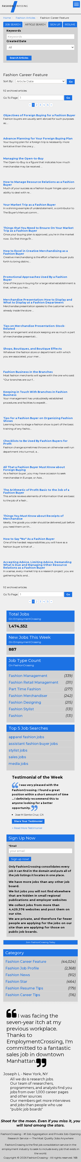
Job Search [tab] (13, 24)
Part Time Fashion (25, 689)
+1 (12, 132)
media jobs (18, 764)
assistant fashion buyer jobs (33, 744)
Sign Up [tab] (55, 24)
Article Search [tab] (35, 24)
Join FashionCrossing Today (40, 942)
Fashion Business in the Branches (28, 372)
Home (7, 17)
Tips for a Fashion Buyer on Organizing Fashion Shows (38, 419)
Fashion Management (28, 676)
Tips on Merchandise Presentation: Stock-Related (34, 327)
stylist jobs (18, 750)
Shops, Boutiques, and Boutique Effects (32, 348)
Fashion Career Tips (22, 995)
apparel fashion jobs (26, 737)
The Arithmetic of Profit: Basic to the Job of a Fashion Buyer (36, 491)
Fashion (15, 716)
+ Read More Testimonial (27, 828)
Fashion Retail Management (33, 682)
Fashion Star (16, 982)
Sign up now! (20, 859)
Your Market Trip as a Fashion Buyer (29, 204)
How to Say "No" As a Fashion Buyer (29, 538)
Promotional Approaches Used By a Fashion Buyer (35, 278)
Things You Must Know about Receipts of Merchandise (33, 517)
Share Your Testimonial (28, 821)
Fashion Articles (25, 17)
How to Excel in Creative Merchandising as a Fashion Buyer (35, 252)
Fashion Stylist (21, 709)
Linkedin (25, 132)
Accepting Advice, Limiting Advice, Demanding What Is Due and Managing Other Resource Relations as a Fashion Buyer (37, 564)
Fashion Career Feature (25, 962)
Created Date (16, 41)
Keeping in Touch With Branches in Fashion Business (35, 393)
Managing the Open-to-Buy (23, 158)
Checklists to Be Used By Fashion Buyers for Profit (35, 442)
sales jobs (17, 757)
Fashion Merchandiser (28, 696)
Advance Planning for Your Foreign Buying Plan (38, 138)
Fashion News (17, 975)
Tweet (18, 132)
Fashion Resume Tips (24, 988)
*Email (12, 846)
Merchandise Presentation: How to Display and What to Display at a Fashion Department (37, 301)
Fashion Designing (25, 702)
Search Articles (19, 58)
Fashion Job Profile (22, 968)
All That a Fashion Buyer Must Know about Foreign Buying (34, 468)
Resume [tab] (70, 24)
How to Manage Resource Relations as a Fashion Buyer (38, 183)
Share (5, 132)
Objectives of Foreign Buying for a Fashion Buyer (39, 115)
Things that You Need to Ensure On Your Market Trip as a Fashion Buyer (38, 229)
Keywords (13, 30)
